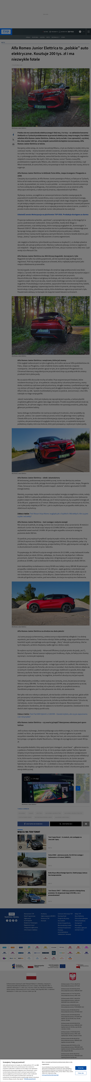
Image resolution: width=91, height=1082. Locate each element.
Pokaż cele (81, 1073)
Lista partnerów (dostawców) (50, 1075)
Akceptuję (80, 1068)
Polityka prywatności (30, 1079)
